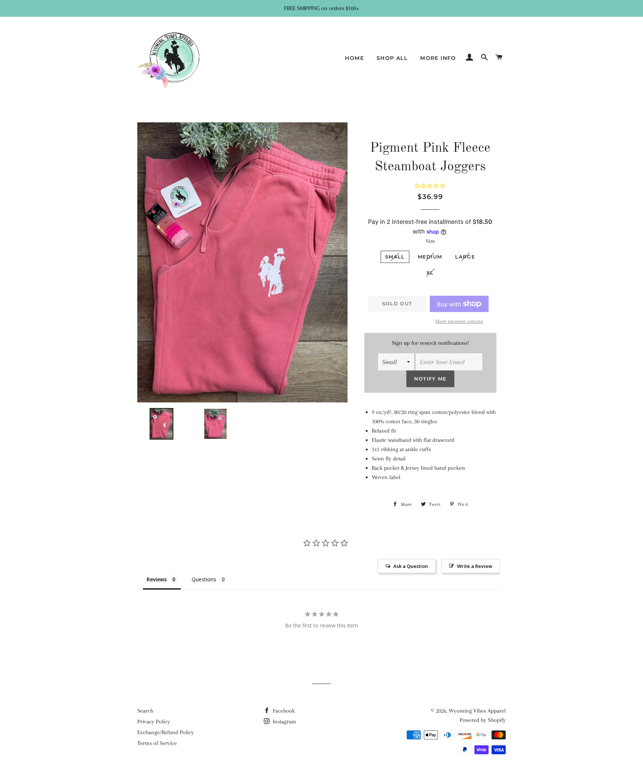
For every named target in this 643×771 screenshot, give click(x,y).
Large (465, 257)
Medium (430, 257)
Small (395, 257)
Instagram (283, 721)
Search (145, 710)
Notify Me (430, 379)
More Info (438, 58)
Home (354, 58)
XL (430, 273)
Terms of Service (157, 743)
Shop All (392, 58)
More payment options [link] (459, 321)
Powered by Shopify (483, 720)
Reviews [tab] (157, 579)
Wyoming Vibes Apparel (477, 710)
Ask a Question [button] (410, 566)
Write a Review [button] (474, 566)
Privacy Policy (153, 721)
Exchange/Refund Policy (165, 732)
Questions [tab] (204, 579)
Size (430, 241)
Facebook (283, 710)
